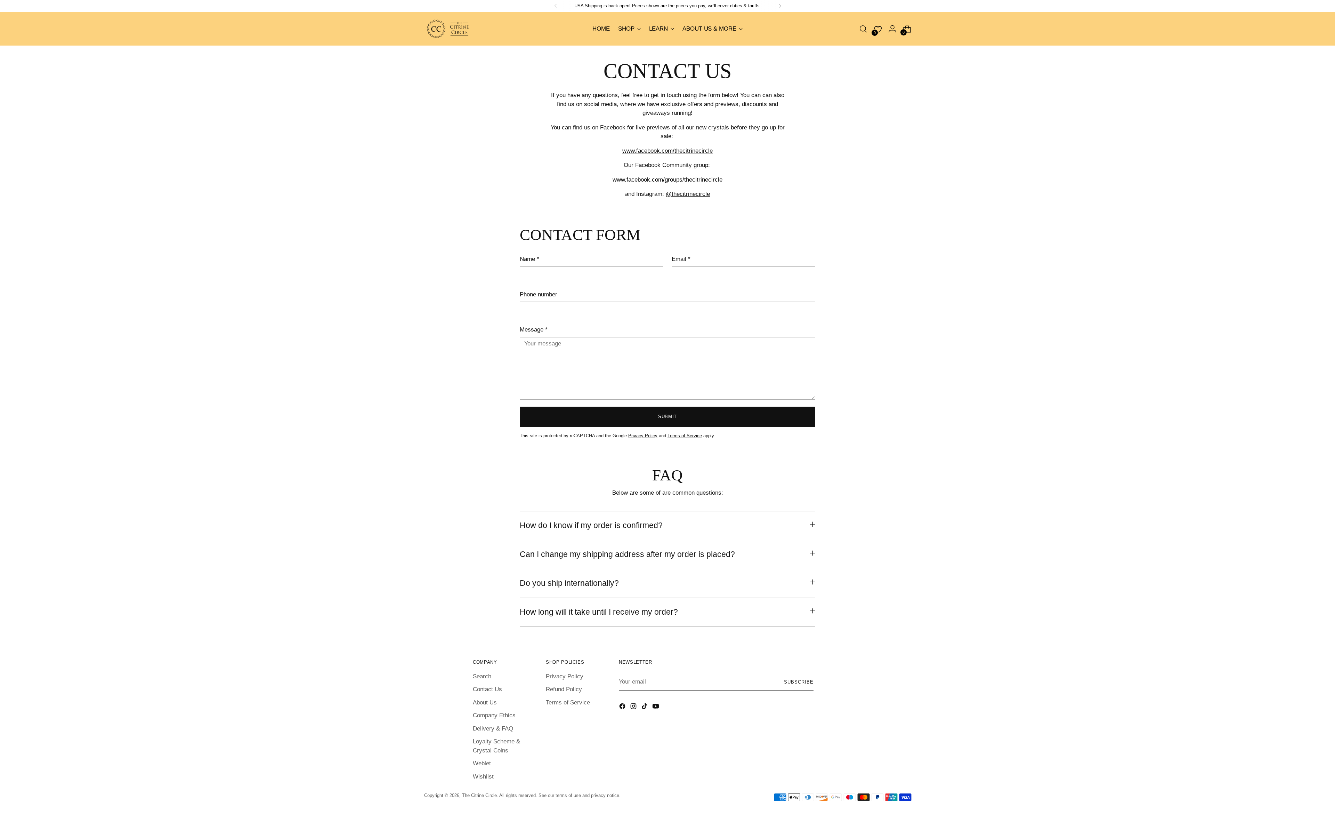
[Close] (755, 365)
